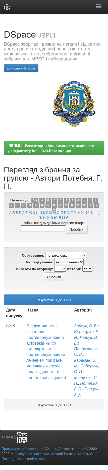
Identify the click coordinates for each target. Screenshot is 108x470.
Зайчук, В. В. (86, 326)
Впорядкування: (39, 261)
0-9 (35, 200)
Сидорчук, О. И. (86, 368)
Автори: (74, 268)
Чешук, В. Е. (86, 340)
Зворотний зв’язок (31, 458)
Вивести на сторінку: (34, 268)
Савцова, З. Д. (87, 391)
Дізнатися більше (21, 67)
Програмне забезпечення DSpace (29, 448)
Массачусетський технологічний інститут (44, 453)
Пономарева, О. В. (86, 351)
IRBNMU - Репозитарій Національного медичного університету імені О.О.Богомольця (51, 148)
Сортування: (33, 255)
